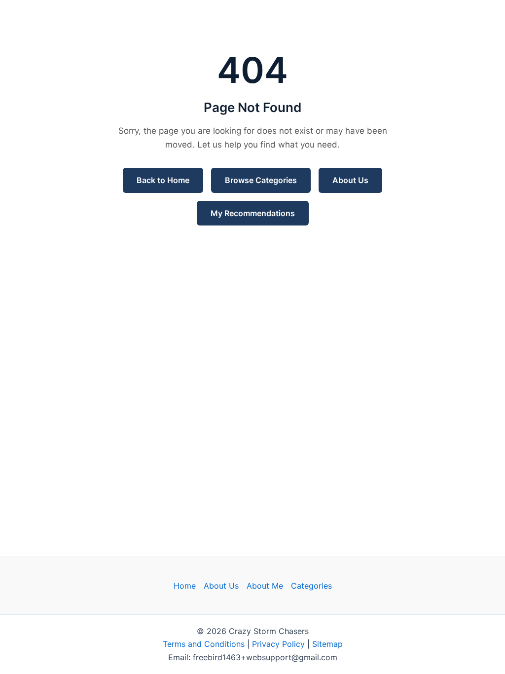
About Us (350, 180)
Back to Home (163, 180)
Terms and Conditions (204, 644)
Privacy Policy (278, 644)
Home (185, 586)
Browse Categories (261, 180)
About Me (265, 586)
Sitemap (327, 644)
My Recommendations (253, 213)
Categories (311, 586)
